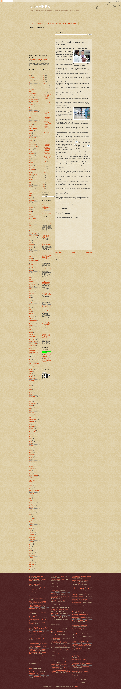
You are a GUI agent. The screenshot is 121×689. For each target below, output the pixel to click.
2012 (44, 77)
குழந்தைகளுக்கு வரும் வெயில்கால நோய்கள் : (81, 666)
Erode (30, 202)
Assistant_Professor (33, 99)
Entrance (31, 197)
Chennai (31, 124)
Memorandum (32, 350)
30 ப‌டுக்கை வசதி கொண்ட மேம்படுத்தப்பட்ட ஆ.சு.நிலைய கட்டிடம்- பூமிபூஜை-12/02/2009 (59, 646)
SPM (30, 496)
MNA (30, 359)
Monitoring (31, 366)
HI (29, 249)
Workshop (31, 568)
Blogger (76, 686)
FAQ (30, 209)
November (46, 87)
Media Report (32, 334)
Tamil (30, 516)
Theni (30, 525)
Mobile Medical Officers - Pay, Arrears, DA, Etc (48, 133)
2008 (44, 175)
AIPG (30, 86)
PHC (30, 417)
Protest (30, 438)
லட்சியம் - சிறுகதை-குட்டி (77, 636)
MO (30, 361)
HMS (30, 256)
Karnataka (31, 304)
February (46, 170)
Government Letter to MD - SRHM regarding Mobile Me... (48, 111)
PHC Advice (31, 421)
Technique (31, 523)
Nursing (30, 382)
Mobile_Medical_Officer (34, 363)
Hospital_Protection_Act (34, 267)
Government (31, 228)
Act (30, 79)
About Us (40, 23)
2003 (44, 184)
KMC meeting (32, 669)
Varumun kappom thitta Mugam (57, 631)
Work (30, 566)
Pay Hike (31, 401)
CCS (30, 117)
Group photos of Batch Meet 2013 (79, 617)
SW (30, 514)
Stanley (30, 500)
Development (32, 169)
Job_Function (32, 299)
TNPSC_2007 (32, 537)
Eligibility (31, 193)
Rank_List (31, 447)
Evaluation (31, 205)
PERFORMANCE (54, 613)
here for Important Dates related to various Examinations (46, 355)
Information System (33, 284)
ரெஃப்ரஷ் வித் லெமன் (76, 679)
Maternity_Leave (32, 323)
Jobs (30, 300)
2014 (44, 73)
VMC (30, 560)
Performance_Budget (33, 407)
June (45, 163)
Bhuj (30, 109)
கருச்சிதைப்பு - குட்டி (76, 633)
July (45, 161)
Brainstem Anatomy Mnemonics (35, 615)
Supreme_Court (32, 512)
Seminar (31, 473)
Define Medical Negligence (34, 608)
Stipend (30, 509)
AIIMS (30, 84)
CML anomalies (32, 137)
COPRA (31, 151)
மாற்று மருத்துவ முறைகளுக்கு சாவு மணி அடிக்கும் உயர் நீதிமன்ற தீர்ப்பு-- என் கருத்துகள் (81, 645)
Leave (30, 307)
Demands (31, 162)
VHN (30, 559)
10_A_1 (30, 73)
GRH (30, 240)
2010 (44, 81)
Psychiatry (31, 441)
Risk (30, 459)
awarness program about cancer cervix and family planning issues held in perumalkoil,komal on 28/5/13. (60, 671)
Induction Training (33, 283)
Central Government (33, 121)
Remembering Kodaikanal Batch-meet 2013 (81, 608)
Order (30, 383)
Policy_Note (31, 428)
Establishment (32, 204)
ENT (30, 195)
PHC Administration (33, 419)
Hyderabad (31, 275)
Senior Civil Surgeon (33, 475)
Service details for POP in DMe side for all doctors (34, 480)
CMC (30, 132)
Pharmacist (31, 412)
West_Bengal (32, 562)
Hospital (31, 258)
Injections (31, 286)
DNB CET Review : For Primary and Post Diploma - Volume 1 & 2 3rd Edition (37, 636)
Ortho (30, 389)
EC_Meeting (31, 189)
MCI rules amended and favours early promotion (47, 149)
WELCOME (31, 660)
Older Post (89, 252)
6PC (30, 75)
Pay (30, 399)
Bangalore (31, 106)
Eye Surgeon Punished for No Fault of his (37, 598)
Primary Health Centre (33, 431)
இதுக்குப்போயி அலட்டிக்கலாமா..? (57, 602)
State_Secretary (32, 505)
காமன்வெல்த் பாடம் (76, 682)
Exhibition (31, 207)
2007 (44, 177)
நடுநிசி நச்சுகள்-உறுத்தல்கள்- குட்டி (78, 628)
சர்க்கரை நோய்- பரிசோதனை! (78, 596)
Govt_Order (31, 238)
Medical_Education (33, 341)
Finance (31, 212)
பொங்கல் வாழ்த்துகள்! (76, 602)
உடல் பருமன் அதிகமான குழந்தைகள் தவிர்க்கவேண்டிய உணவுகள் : (79, 660)
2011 (44, 79)
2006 (44, 178)
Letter (30, 311)
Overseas (31, 391)
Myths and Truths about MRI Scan (36, 676)
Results (30, 457)
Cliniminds (31, 130)
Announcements (32, 93)
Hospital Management (33, 260)
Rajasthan (31, 445)
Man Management (33, 320)
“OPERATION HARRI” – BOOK (35, 631)
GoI (30, 225)
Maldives (31, 318)
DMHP (30, 179)
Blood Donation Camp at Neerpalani (58, 625)
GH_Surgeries (32, 221)
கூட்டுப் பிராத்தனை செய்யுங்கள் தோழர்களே (59, 600)
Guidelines (31, 244)
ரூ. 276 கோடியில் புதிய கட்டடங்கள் (57, 576)
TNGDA (30, 527)
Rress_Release (32, 461)
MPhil (30, 367)
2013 (44, 75)
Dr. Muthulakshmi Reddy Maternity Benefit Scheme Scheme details (59, 610)
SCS (30, 470)
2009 (44, 83)
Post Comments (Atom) (65, 255)
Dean (30, 160)
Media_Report (32, 336)
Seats (30, 472)
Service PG (31, 487)
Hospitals (31, 270)
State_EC (31, 504)
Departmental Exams (33, 163)
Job (30, 297)
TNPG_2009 (31, 534)
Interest (30, 288)
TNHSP (30, 528)
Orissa (30, 387)
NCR (30, 373)
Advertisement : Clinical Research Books (37, 638)
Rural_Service (32, 464)
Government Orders (33, 233)
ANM (30, 91)
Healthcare (31, 247)
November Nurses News (34, 671)
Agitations (31, 80)
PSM (30, 440)
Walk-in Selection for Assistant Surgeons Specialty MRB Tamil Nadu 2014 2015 (37, 590)
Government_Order (33, 237)
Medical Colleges (32, 338)
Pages (30, 394)
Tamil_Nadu (31, 520)
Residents (31, 456)
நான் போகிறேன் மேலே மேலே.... (78, 674)
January (46, 172)
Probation (31, 434)
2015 (44, 71)
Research (31, 452)
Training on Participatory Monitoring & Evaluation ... (47, 138)
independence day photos (56, 658)
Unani (30, 550)
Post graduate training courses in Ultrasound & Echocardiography (46, 323)
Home (32, 23)
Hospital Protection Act (34, 262)
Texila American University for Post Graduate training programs (45, 236)
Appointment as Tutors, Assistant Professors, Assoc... (47, 128)
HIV (30, 253)
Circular (30, 126)
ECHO (30, 191)
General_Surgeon (32, 218)
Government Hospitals (33, 230)
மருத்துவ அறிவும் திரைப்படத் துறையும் (58, 593)
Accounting (31, 77)
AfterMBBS (39, 6)
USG (30, 553)
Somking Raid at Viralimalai (56, 628)
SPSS (30, 498)
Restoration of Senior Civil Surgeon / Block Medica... (47, 123)
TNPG (30, 530)
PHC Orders (31, 422)
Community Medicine (33, 146)
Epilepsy (31, 198)
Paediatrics (31, 392)
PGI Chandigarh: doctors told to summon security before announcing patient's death (37, 602)
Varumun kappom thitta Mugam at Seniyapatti (60, 623)
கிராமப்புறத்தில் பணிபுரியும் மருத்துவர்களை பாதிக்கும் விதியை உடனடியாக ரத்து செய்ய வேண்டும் (46, 222)
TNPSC (30, 536)
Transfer (31, 544)
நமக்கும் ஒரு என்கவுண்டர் (77, 676)
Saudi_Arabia (32, 468)
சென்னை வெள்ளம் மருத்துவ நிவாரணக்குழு (59, 585)
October (46, 89)
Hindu (30, 251)
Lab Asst (31, 306)
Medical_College (32, 339)
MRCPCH (31, 369)
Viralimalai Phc (54, 634)
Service (30, 477)
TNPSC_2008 (32, 539)
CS (30, 158)
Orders (30, 385)
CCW (30, 119)
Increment (31, 281)
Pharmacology (32, 414)
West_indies (31, 564)
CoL (30, 142)
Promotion (31, 436)
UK (30, 548)
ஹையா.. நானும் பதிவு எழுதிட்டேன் (78, 648)
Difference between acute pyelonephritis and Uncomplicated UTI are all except (38, 617)
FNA (30, 214)
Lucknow (31, 313)
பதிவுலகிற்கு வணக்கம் (76, 651)
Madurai (31, 314)
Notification (31, 380)
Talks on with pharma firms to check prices (37, 646)
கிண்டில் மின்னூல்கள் (76, 654)
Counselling (31, 153)
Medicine (31, 348)
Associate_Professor (33, 101)
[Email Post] (72, 203)
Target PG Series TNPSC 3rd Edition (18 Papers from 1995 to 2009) (37, 634)
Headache (31, 246)
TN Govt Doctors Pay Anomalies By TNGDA (46, 294)
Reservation (31, 454)
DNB (30, 182)
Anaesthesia (31, 89)
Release (31, 450)
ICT (30, 277)
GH (30, 220)
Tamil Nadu (31, 518)
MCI (30, 327)
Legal (30, 309)
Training (31, 541)
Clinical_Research (33, 128)
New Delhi (31, 376)
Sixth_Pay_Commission (34, 490)
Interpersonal (32, 290)
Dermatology (31, 167)
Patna (30, 398)
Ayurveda (31, 104)
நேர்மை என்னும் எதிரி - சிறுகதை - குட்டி (80, 630)
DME (30, 177)
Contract (31, 149)
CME (30, 133)
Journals (31, 302)
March (45, 168)
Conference (31, 147)
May (45, 164)
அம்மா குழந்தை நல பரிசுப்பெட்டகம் (57, 579)
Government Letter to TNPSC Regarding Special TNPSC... (47, 96)
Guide (30, 242)
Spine (30, 495)
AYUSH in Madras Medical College (36, 576)
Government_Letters (33, 235)
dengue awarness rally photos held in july (59, 664)
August (45, 92)
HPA (30, 272)
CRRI (30, 156)
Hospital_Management (33, 264)
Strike (30, 511)
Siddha (30, 488)
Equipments (31, 200)
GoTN (30, 227)
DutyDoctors (31, 188)
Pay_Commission (32, 403)
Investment (31, 293)
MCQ (30, 329)
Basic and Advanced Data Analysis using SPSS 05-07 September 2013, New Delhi (46, 336)
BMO (30, 113)
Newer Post (58, 252)
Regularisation (32, 448)
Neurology (31, 375)
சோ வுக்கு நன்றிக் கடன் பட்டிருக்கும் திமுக (80, 580)
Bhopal (30, 107)
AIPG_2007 (31, 87)
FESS (30, 211)
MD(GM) (31, 330)
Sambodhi (31, 466)
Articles (30, 97)
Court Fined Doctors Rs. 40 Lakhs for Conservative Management (36, 606)
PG (30, 408)
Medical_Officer (32, 345)
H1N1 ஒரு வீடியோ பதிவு (55, 638)
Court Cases (31, 155)
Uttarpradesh (32, 555)
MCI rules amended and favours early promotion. (47, 144)
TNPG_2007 (31, 532)
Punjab (30, 443)
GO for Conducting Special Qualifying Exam (48, 101)
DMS (30, 181)
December (46, 85)
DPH (30, 184)
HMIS (30, 254)
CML (30, 135)
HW (30, 274)
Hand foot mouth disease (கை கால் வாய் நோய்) (81, 656)
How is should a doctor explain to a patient (37, 595)
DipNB (30, 172)
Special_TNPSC (32, 493)
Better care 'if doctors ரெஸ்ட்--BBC (47, 153)
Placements (31, 426)
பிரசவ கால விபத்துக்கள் (55, 590)
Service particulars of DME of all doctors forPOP (33, 484)
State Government (33, 502)
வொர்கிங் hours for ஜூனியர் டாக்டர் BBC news (47, 157)
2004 (44, 182)
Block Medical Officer (33, 111)
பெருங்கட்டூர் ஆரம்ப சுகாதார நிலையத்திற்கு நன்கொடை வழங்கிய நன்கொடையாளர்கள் (59, 642)
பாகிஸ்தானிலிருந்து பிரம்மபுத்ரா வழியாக (79, 583)
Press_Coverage (32, 430)
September (46, 90)
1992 (44, 188)
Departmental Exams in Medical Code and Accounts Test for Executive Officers (46, 257)
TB (30, 521)
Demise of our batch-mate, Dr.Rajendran (80, 611)
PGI (30, 410)
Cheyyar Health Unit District (56, 616)
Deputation (31, 165)
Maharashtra (31, 316)
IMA (30, 279)
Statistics (31, 507)
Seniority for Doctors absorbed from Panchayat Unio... (47, 117)
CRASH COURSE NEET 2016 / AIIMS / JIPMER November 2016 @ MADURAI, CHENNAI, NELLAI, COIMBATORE (37, 583)
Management (32, 322)
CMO (30, 139)
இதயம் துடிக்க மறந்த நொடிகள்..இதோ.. (79, 625)
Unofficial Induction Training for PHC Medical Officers (61, 23)
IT (29, 295)
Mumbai (31, 371)
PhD (30, 424)
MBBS (30, 325)
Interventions (32, 291)
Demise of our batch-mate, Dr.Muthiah (80, 620)
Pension (31, 405)
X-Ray (30, 569)
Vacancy (31, 557)
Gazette (31, 216)
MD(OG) (31, 332)
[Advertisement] (54, 16)
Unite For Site (32, 552)
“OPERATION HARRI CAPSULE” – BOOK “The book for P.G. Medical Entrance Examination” (38, 628)
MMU (30, 357)
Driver (30, 186)
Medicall (31, 346)
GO (30, 223)
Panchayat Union (32, 396)
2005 (44, 180)
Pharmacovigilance (33, 415)
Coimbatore (31, 140)
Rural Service (32, 463)
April (45, 166)
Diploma (31, 171)
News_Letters (32, 378)
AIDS (30, 82)
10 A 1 (30, 71)
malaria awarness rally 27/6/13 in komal (59, 667)
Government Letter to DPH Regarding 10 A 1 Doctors (47, 106)
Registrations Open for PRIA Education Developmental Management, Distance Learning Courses (46, 281)
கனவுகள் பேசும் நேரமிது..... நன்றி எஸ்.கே (80, 671)
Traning (30, 543)
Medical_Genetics (33, 343)
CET (30, 123)
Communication (32, 144)
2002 (44, 186)
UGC (30, 546)
